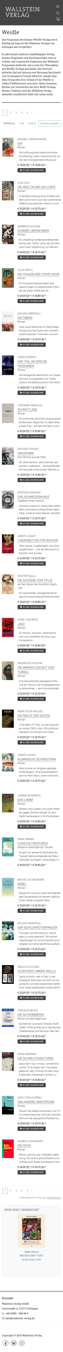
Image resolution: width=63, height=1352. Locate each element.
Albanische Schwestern (37, 759)
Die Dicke (24, 1145)
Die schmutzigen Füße (36, 1058)
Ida (20, 143)
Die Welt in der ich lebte (37, 187)
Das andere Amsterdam (36, 1102)
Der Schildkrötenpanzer (37, 927)
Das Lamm (25, 800)
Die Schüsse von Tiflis (35, 580)
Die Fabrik (25, 318)
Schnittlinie (27, 409)
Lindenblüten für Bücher (38, 540)
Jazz (21, 624)
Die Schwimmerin (31, 1014)
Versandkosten (54, 1197)
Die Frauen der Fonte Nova (38, 274)
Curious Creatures (33, 843)
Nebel (22, 884)
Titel (21, 123)
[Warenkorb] (57, 19)
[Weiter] (32, 112)
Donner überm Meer (33, 230)
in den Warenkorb (32, 170)
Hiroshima (26, 453)
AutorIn (32, 123)
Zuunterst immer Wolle (37, 971)
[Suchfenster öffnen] (57, 13)
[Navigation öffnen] (57, 7)
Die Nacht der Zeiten (34, 715)
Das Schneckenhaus (33, 497)
